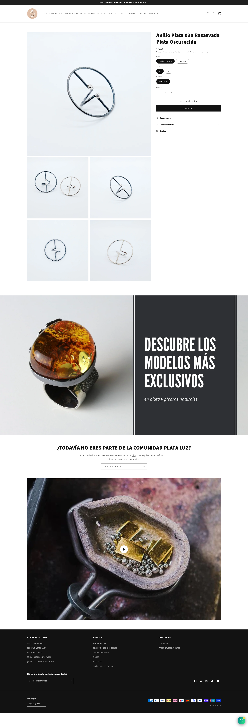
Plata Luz (218, 705)
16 (160, 71)
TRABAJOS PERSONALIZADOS (39, 657)
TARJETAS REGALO (100, 643)
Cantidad (159, 87)
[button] (208, 13)
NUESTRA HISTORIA (35, 643)
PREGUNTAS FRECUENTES (169, 648)
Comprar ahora (189, 108)
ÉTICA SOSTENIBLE (34, 652)
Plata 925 (163, 81)
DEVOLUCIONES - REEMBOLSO (105, 648)
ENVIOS (96, 657)
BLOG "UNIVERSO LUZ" (36, 648)
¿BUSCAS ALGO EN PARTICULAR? (40, 661)
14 (168, 71)
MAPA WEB (97, 661)
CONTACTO (163, 643)
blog (134, 455)
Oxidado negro (165, 61)
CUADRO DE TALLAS (101, 652)
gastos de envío (178, 52)
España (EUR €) (35, 704)
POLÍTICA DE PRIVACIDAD (103, 666)
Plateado (183, 61)
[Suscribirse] (144, 466)
